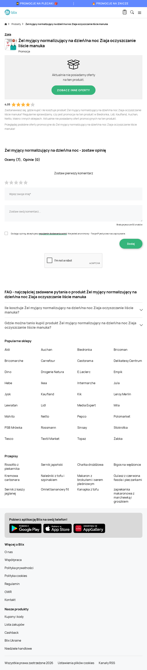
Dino (8, 372)
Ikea (44, 383)
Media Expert (86, 405)
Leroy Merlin (122, 394)
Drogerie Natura (52, 372)
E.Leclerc (84, 372)
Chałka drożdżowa (90, 464)
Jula (117, 383)
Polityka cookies (16, 576)
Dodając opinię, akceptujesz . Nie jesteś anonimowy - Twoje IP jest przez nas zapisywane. (68, 233)
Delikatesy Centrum (128, 361)
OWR (8, 592)
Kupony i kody (14, 617)
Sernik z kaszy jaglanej (15, 491)
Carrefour (48, 361)
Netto (45, 416)
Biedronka (84, 349)
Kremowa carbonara (12, 478)
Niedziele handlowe (18, 648)
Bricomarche (14, 361)
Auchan (46, 349)
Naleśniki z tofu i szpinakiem (53, 478)
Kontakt (10, 600)
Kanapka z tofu (88, 489)
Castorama (85, 361)
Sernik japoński (52, 464)
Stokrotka (121, 427)
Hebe (8, 383)
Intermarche (86, 383)
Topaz (81, 439)
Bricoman (121, 349)
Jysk (8, 394)
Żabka (118, 439)
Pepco (81, 416)
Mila (117, 405)
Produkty (16, 24)
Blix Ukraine (13, 640)
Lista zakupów (14, 624)
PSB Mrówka (13, 427)
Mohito (10, 416)
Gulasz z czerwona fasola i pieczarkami (128, 478)
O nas (9, 552)
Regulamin (12, 584)
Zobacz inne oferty (73, 90)
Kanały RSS (107, 663)
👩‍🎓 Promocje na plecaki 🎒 (37, 3)
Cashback (12, 632)
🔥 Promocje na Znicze (110, 3)
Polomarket (122, 416)
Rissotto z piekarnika (12, 466)
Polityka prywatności (19, 568)
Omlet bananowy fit (55, 489)
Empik (118, 372)
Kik (79, 394)
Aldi (7, 349)
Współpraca (13, 560)
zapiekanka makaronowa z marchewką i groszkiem (124, 495)
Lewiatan (11, 405)
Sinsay (82, 427)
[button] (73, 310)
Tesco (9, 439)
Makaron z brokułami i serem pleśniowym (90, 480)
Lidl (43, 405)
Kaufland (47, 394)
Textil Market (50, 439)
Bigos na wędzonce (127, 464)
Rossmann (48, 427)
